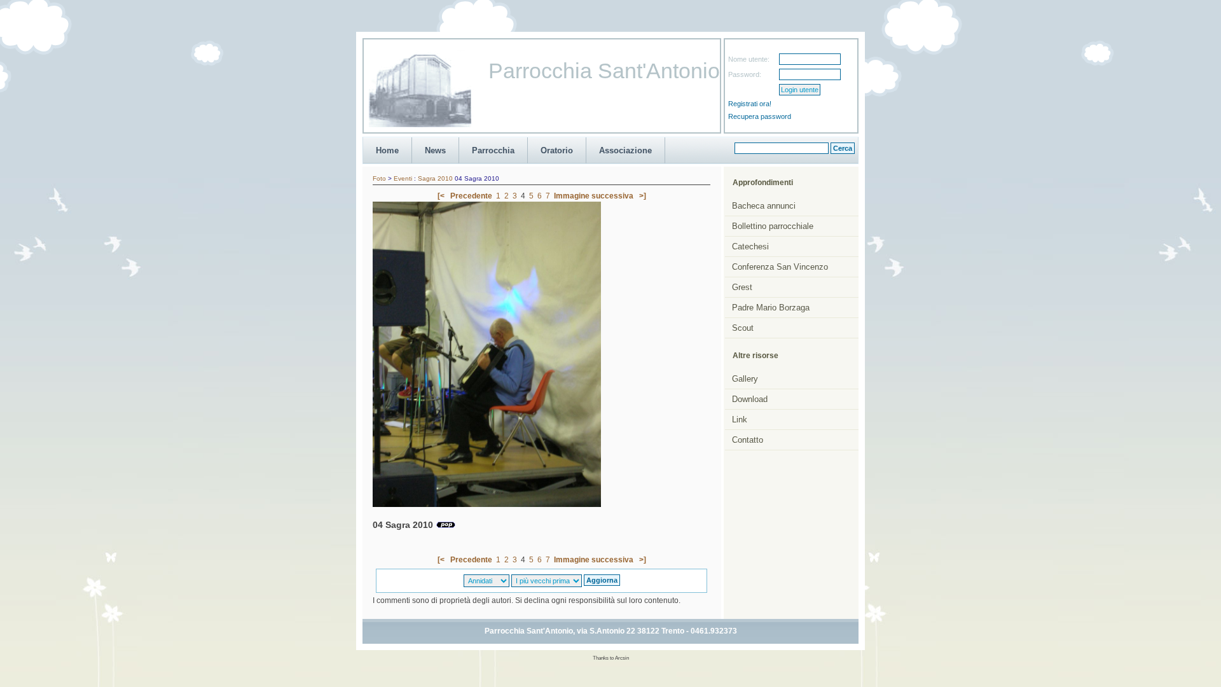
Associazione (625, 150)
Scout (743, 328)
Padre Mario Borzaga (771, 307)
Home (387, 150)
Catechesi (750, 246)
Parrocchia (493, 150)
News (435, 150)
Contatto (747, 440)
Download (750, 399)
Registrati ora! (749, 104)
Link (739, 419)
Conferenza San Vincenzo (780, 267)
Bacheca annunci (764, 206)
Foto (379, 178)
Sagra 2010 (435, 178)
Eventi (403, 178)
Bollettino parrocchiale (772, 226)
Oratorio (557, 150)
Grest (742, 287)
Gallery (745, 379)
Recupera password (759, 116)
